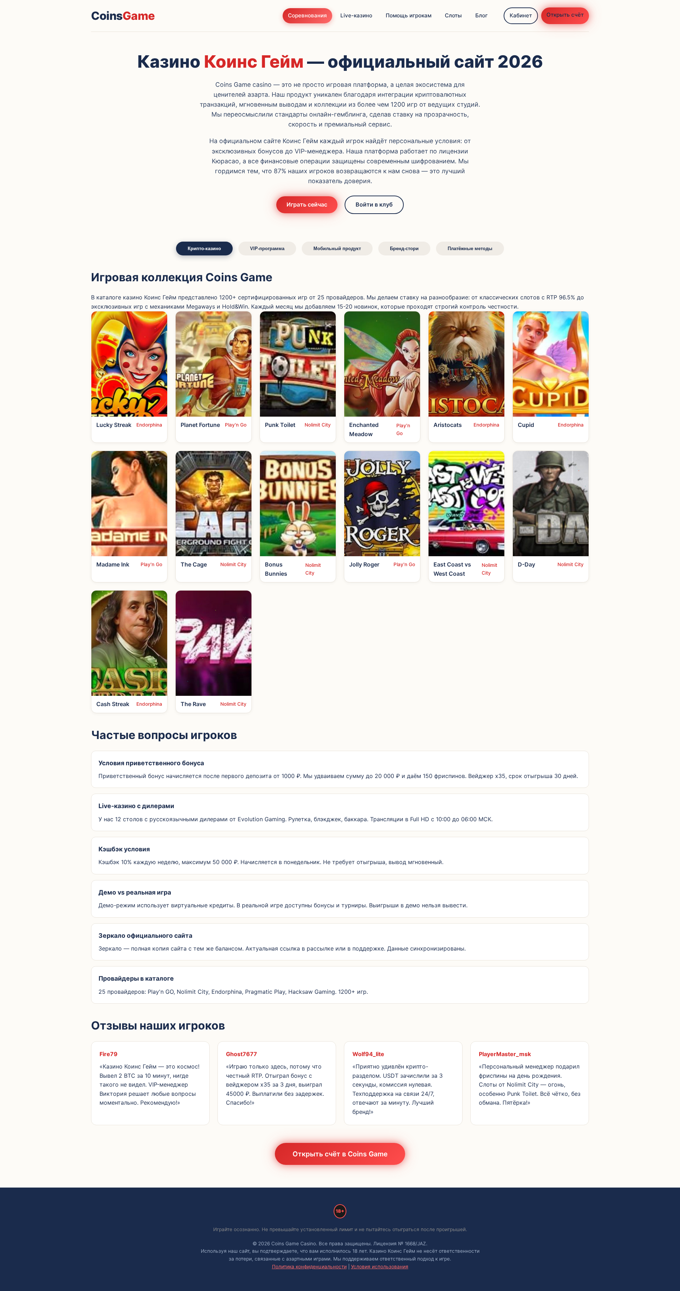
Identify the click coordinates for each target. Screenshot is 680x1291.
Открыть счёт (565, 14)
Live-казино (356, 15)
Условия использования (379, 1266)
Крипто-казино (204, 248)
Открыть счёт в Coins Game (340, 1154)
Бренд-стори (404, 248)
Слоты (453, 15)
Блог (481, 15)
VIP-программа (267, 248)
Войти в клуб (374, 204)
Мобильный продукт (337, 248)
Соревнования (307, 15)
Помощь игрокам (408, 15)
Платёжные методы (470, 248)
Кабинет (521, 15)
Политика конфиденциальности (309, 1266)
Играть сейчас (307, 204)
